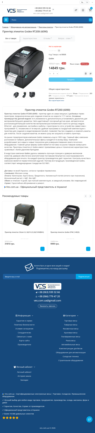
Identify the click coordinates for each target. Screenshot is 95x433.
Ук (87, 2)
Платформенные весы (70, 336)
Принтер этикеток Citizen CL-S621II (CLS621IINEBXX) (24, 232)
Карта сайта (24, 340)
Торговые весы (70, 321)
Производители (24, 344)
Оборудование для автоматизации (71, 352)
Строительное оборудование (70, 360)
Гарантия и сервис (24, 321)
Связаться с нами (24, 336)
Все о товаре (10, 38)
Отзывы (48, 38)
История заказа (24, 376)
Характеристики (30, 38)
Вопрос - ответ (65, 38)
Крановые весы (70, 332)
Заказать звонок (47, 306)
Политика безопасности (24, 325)
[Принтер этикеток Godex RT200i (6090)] (24, 67)
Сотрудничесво (24, 332)
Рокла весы (70, 340)
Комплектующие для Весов (70, 348)
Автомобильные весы (70, 344)
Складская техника (71, 356)
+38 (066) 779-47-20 (43, 11)
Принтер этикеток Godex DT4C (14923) (64, 232)
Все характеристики (56, 100)
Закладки (24, 380)
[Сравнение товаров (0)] (76, 10)
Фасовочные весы (70, 328)
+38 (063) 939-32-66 (43, 8)
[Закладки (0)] (83, 10)
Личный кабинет (24, 372)
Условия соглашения (24, 328)
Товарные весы (70, 325)
